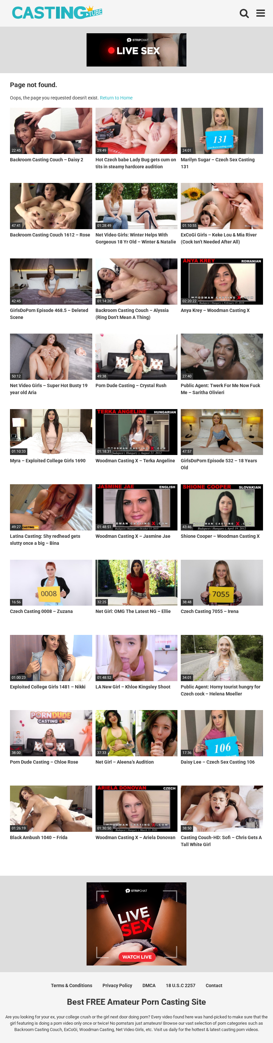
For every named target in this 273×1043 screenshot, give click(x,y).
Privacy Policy (117, 985)
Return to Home (116, 97)
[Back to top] (251, 1023)
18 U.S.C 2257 (180, 985)
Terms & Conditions (71, 985)
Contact (214, 985)
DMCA (148, 985)
